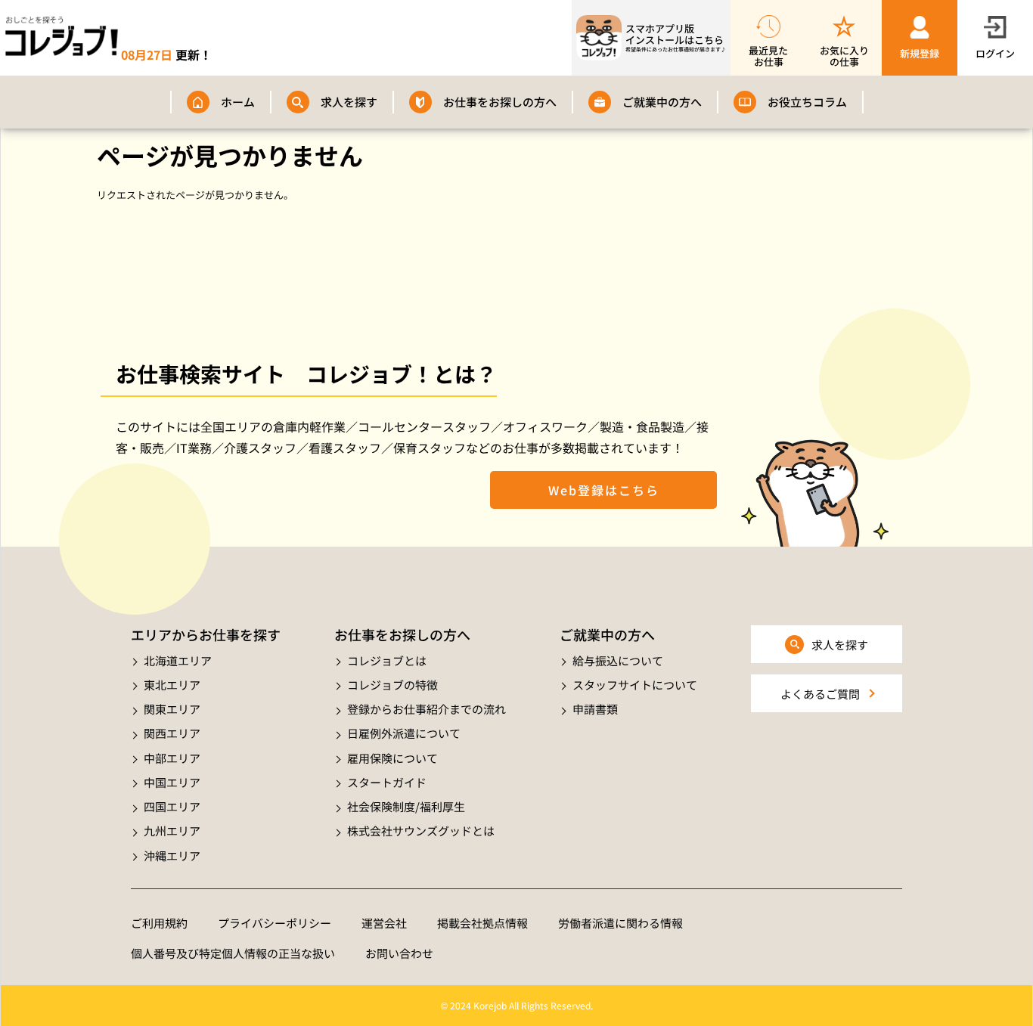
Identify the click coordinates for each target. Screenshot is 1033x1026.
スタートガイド (387, 782)
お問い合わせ (399, 953)
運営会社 (384, 923)
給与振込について (617, 660)
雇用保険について (392, 758)
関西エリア (172, 733)
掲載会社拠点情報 (482, 923)
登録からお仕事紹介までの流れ (426, 709)
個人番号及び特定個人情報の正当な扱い (233, 953)
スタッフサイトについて (634, 685)
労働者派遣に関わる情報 (620, 923)
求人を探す (349, 102)
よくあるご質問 (820, 694)
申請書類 (595, 709)
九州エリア (172, 830)
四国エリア (172, 806)
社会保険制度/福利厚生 (406, 806)
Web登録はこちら (603, 490)
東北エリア (172, 685)
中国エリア (172, 782)
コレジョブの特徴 (392, 685)
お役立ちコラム (807, 102)
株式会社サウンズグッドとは (421, 830)
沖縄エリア (172, 855)
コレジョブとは (387, 660)
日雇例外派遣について (404, 733)
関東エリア (172, 709)
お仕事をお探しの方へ (500, 102)
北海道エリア (178, 660)
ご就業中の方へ (662, 102)
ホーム (238, 102)
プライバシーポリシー (274, 923)
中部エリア (172, 758)
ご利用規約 (159, 923)
